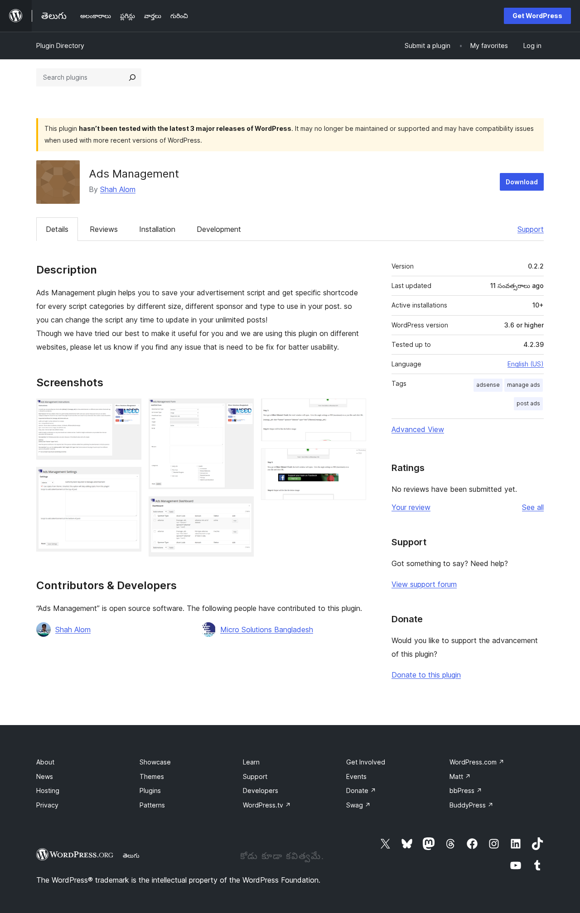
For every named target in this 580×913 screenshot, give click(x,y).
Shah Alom (117, 189)
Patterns (152, 805)
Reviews (104, 229)
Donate (361, 790)
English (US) (526, 364)
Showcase (155, 762)
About (45, 762)
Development (219, 229)
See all (533, 507)
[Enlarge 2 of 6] (129, 479)
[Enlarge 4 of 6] (241, 508)
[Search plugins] (132, 77)
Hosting (47, 790)
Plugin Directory (60, 45)
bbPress (466, 790)
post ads (528, 403)
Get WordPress (537, 15)
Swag (358, 805)
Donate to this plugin (426, 674)
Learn (251, 762)
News (44, 776)
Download (522, 182)
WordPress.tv (267, 805)
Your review (411, 507)
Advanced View (418, 429)
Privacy (47, 805)
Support (530, 229)
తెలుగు (131, 855)
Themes (152, 776)
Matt (460, 776)
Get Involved (365, 762)
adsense (488, 384)
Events (356, 776)
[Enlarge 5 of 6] (353, 410)
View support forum (424, 584)
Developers (260, 790)
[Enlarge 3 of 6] (241, 410)
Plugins (150, 790)
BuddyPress (471, 805)
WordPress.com (477, 762)
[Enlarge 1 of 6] (129, 410)
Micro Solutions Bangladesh (266, 629)
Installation (157, 229)
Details (57, 229)
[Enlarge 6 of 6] (353, 460)
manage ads (523, 384)
